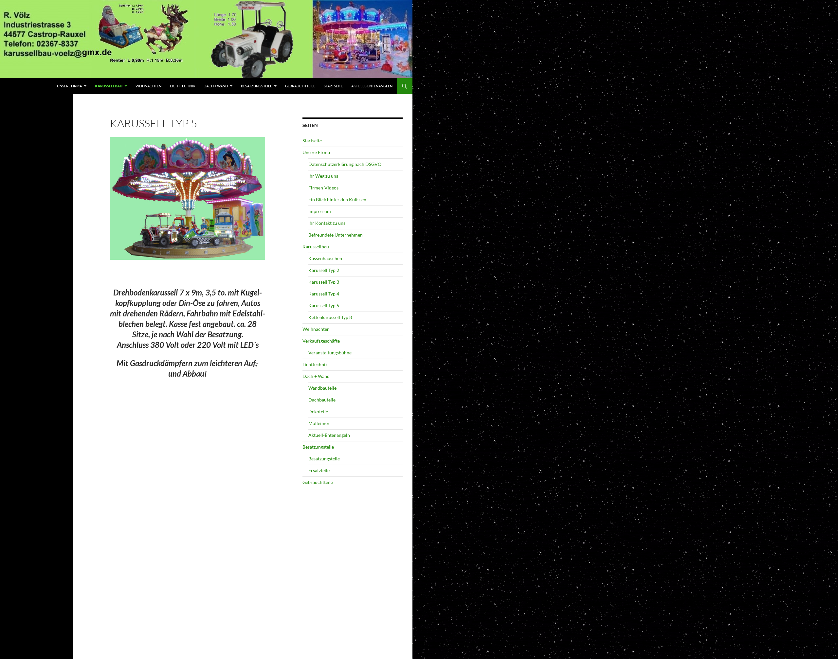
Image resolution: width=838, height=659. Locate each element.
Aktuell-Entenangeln (371, 86)
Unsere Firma (69, 86)
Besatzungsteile (256, 86)
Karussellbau (108, 86)
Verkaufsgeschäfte (321, 341)
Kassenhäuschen (325, 258)
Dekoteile (318, 411)
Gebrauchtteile (300, 86)
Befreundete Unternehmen (335, 235)
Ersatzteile (319, 470)
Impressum (319, 211)
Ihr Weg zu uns (323, 176)
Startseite (333, 86)
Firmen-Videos (323, 187)
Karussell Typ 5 (323, 305)
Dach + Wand (216, 86)
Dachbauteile (322, 399)
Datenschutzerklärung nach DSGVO (344, 164)
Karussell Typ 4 (323, 293)
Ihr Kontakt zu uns (326, 223)
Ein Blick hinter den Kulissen (337, 199)
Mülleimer (319, 423)
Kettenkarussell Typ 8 (330, 317)
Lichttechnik (182, 86)
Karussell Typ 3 (323, 282)
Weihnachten (148, 86)
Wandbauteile (322, 388)
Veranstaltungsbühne (330, 352)
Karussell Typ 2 (323, 270)
